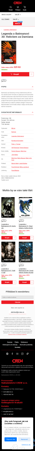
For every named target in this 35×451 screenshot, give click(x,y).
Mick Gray (23, 151)
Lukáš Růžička (23, 163)
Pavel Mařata (15, 170)
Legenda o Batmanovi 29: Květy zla (8, 226)
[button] (17, 14)
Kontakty (17, 347)
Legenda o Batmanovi (17, 136)
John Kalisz (14, 154)
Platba (17, 342)
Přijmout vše (10, 439)
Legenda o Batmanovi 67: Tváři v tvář (8, 270)
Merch (18, 23)
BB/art (13, 128)
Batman (13, 132)
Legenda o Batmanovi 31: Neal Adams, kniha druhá (26, 226)
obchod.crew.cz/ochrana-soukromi (17, 334)
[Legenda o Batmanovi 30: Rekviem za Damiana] (8, 52)
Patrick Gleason (24, 147)
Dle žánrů (5, 19)
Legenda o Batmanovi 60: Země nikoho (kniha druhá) (26, 270)
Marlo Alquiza (21, 158)
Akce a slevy (6, 14)
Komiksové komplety (17, 140)
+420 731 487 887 (8, 414)
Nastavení (24, 439)
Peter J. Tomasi (15, 144)
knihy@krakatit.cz (8, 411)
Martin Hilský (15, 163)
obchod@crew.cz (17, 312)
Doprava (9, 342)
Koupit (16, 74)
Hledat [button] (11, 10)
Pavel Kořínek (15, 167)
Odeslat (17, 302)
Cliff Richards (15, 147)
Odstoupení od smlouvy (10, 345)
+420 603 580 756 (8, 394)
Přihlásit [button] (17, 10)
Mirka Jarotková (24, 167)
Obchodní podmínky (26, 345)
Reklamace (24, 342)
